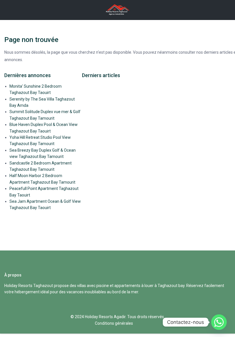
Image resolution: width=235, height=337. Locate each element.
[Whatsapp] (219, 322)
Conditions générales (114, 323)
